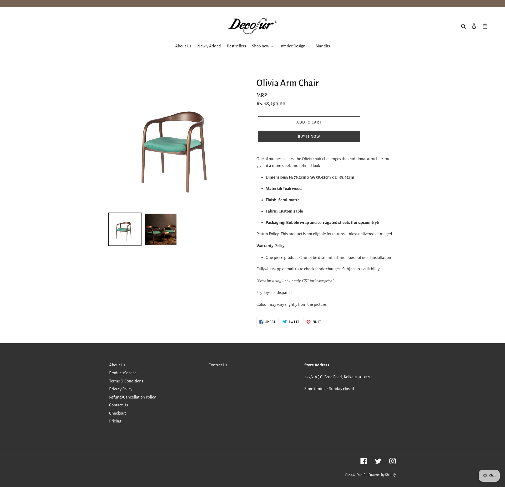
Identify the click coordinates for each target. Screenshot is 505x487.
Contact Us (118, 405)
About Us (117, 365)
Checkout (117, 413)
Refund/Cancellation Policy (132, 397)
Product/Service (123, 373)
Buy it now (309, 137)
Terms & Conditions (126, 381)
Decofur (362, 475)
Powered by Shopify (382, 475)
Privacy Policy (120, 389)
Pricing (115, 421)
